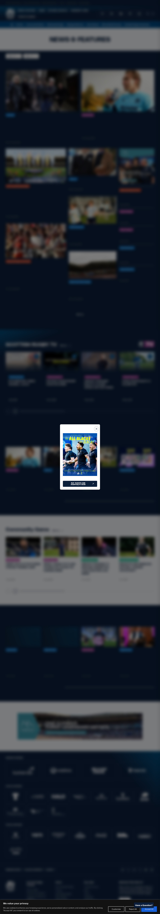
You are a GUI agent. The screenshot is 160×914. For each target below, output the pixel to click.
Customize (116, 909)
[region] (80, 907)
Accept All (149, 909)
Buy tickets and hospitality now (78, 483)
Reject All (133, 909)
